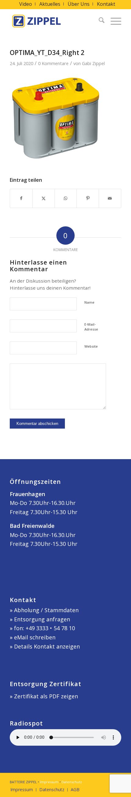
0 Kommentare (53, 63)
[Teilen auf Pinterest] (88, 198)
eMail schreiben (34, 637)
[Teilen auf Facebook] (21, 198)
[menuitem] (25, 3)
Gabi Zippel (93, 63)
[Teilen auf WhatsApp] (66, 198)
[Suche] (98, 21)
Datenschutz (72, 782)
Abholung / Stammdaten (46, 610)
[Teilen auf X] (44, 198)
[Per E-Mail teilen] (110, 198)
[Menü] (112, 21)
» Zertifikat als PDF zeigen (44, 696)
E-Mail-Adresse (91, 327)
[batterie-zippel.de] (54, 21)
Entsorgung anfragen (42, 619)
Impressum (49, 782)
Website (91, 346)
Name (89, 302)
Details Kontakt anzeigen (47, 646)
